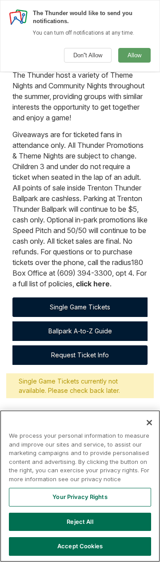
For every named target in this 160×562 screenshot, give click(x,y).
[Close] (149, 422)
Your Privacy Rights (79, 496)
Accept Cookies (80, 546)
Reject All (80, 521)
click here (93, 283)
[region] (80, 486)
